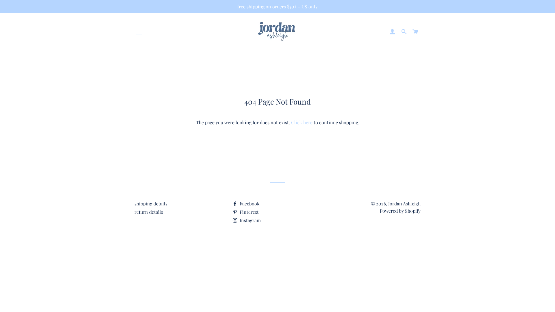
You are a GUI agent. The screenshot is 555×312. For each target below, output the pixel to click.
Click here (301, 122)
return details (148, 212)
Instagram (249, 220)
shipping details (150, 203)
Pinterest (248, 212)
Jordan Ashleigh (404, 203)
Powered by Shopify (400, 211)
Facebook (249, 203)
